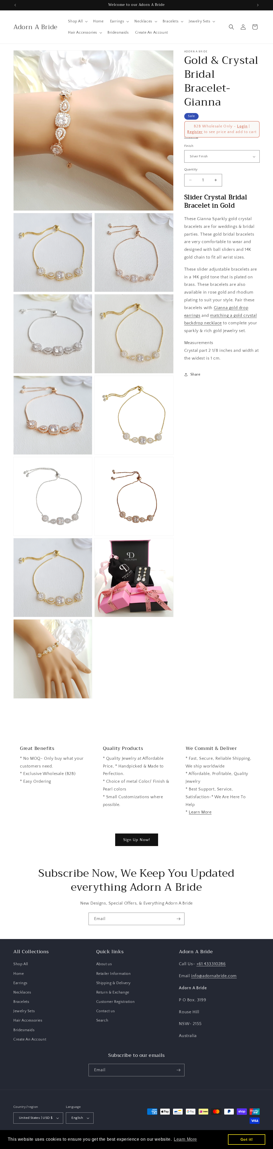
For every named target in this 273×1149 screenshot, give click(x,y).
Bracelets (21, 1002)
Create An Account (29, 1039)
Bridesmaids (24, 1030)
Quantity (191, 169)
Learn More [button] (185, 1139)
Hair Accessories (27, 1020)
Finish (188, 146)
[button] (77, 21)
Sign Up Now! (136, 840)
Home (18, 974)
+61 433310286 (211, 963)
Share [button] (195, 374)
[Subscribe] (178, 919)
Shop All (20, 964)
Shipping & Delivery (113, 983)
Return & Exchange (112, 992)
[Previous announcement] (15, 5)
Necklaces (22, 992)
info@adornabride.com (214, 975)
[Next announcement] (258, 5)
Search (102, 1020)
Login (242, 126)
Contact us (105, 1011)
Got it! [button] (246, 1139)
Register (195, 132)
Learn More (200, 812)
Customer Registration (115, 1002)
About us (104, 964)
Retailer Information (113, 974)
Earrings (20, 983)
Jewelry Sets (24, 1011)
